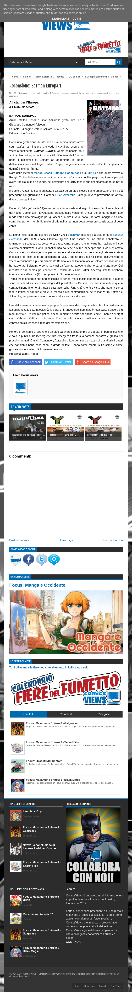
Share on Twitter (61, 362)
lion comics (90, 93)
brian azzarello (35, 93)
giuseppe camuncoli (69, 93)
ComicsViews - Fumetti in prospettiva (40, 974)
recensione (14, 96)
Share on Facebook (28, 362)
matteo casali (102, 93)
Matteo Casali (43, 173)
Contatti (102, 986)
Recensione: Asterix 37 (38, 914)
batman (24, 93)
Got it (77, 18)
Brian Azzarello (65, 195)
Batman (75, 234)
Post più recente (19, 540)
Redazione (89, 986)
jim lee (81, 93)
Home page (66, 540)
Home (77, 986)
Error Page (116, 986)
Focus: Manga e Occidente (37, 585)
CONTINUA (73, 941)
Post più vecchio (113, 540)
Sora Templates (77, 974)
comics (46, 93)
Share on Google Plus (95, 362)
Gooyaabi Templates (19, 976)
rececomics (114, 93)
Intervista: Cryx (33, 811)
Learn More (60, 18)
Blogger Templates (96, 974)
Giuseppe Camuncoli (67, 173)
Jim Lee (93, 173)
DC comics (54, 93)
